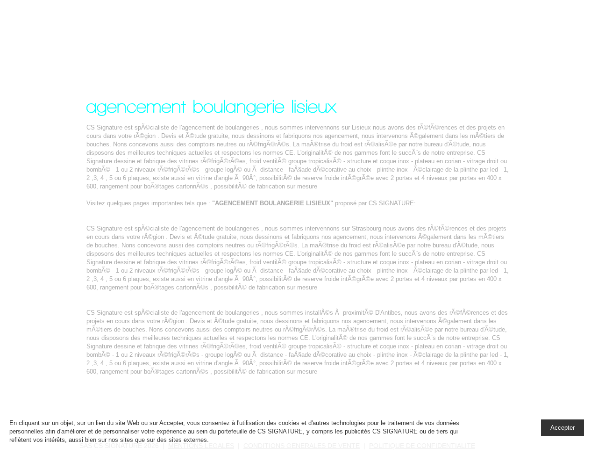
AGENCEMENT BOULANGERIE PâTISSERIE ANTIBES (163, 304)
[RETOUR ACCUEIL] (125, 408)
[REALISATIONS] (391, 34)
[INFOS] (445, 34)
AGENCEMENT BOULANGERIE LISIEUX (156, 39)
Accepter (562, 427)
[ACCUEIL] (330, 34)
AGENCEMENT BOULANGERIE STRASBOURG (153, 220)
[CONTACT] (492, 34)
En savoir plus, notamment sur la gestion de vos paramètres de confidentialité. (317, 439)
